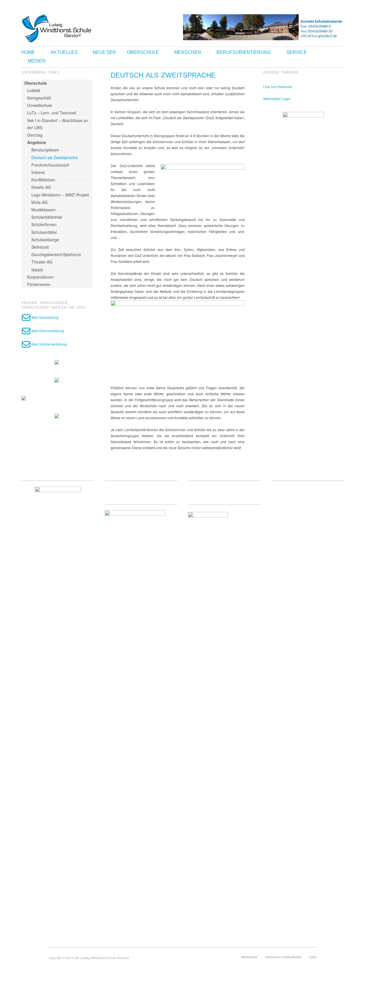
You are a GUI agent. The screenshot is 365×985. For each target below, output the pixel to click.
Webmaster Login (277, 98)
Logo (313, 957)
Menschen (187, 52)
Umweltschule (39, 105)
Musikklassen (43, 209)
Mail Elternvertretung (47, 330)
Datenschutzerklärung (283, 957)
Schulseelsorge (45, 239)
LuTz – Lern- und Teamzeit (51, 112)
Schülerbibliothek (46, 217)
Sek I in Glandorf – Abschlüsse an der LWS (57, 123)
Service (296, 52)
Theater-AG (41, 262)
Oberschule (143, 52)
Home (28, 52)
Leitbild (33, 90)
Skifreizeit (40, 247)
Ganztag (34, 135)
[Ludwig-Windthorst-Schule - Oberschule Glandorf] (78, 28)
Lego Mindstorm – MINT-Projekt (60, 195)
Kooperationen (40, 277)
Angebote (36, 142)
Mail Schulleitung (44, 317)
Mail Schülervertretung (49, 344)
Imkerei (38, 172)
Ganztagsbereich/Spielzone (56, 254)
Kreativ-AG (41, 187)
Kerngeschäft (39, 98)
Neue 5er (104, 52)
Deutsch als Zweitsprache (54, 157)
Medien (37, 61)
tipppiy (37, 269)
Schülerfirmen (43, 224)
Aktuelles (64, 52)
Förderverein (38, 284)
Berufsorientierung (243, 52)
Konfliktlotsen (43, 180)
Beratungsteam (45, 150)
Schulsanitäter (44, 232)
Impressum (249, 957)
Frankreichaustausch (50, 165)
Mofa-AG (39, 202)
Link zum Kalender (277, 86)
